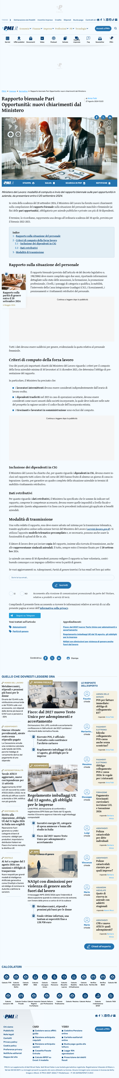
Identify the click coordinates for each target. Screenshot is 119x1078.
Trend (5, 20)
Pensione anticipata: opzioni (44, 1045)
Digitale (8, 858)
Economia (24, 28)
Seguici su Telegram (25, 615)
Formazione (101, 792)
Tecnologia (80, 28)
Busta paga (78, 20)
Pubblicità (8, 1030)
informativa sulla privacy (54, 608)
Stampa (27, 183)
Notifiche (102, 183)
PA (71, 28)
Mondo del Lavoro (13, 683)
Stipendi (67, 20)
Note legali (8, 1034)
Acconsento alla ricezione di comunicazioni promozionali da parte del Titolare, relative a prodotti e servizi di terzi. (73, 595)
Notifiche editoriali (12, 1053)
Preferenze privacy (12, 1049)
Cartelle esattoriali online (72, 1038)
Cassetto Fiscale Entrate (42, 1052)
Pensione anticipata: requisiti (44, 1038)
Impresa (48, 28)
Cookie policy (10, 1046)
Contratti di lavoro (93, 20)
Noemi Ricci (109, 910)
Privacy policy (10, 1042)
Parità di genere (20, 631)
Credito (58, 20)
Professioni (60, 28)
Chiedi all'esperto (101, 946)
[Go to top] (100, 1068)
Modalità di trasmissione (30, 252)
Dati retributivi (29, 248)
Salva (48, 183)
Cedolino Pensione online (72, 1032)
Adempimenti (19, 627)
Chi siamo (8, 1027)
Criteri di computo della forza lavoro (36, 240)
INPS (36, 852)
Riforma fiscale (43, 682)
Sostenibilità (11, 811)
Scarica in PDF (74, 183)
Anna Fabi (92, 98)
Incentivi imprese (45, 20)
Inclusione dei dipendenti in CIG (38, 243)
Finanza (36, 28)
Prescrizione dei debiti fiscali (74, 1058)
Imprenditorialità (13, 770)
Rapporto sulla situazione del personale (38, 236)
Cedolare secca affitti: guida (44, 1032)
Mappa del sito (10, 1057)
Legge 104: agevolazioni (68, 1052)
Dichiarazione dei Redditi (24, 20)
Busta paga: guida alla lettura (74, 1045)
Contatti (7, 1038)
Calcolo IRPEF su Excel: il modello (42, 1058)
